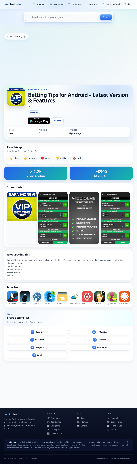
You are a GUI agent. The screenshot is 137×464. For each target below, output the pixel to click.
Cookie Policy (114, 421)
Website (57, 120)
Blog (127, 4)
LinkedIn (100, 339)
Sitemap (82, 421)
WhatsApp (100, 347)
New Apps (91, 4)
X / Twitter (100, 332)
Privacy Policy (114, 418)
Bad (77, 158)
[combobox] (68, 17)
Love (45, 158)
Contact (82, 425)
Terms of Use (114, 425)
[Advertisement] (68, 62)
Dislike (61, 158)
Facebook (38, 339)
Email (37, 355)
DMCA (111, 429)
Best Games (57, 4)
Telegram (37, 347)
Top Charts (39, 4)
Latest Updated (111, 4)
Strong (29, 158)
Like (13, 158)
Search (106, 17)
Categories (74, 4)
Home (9, 36)
